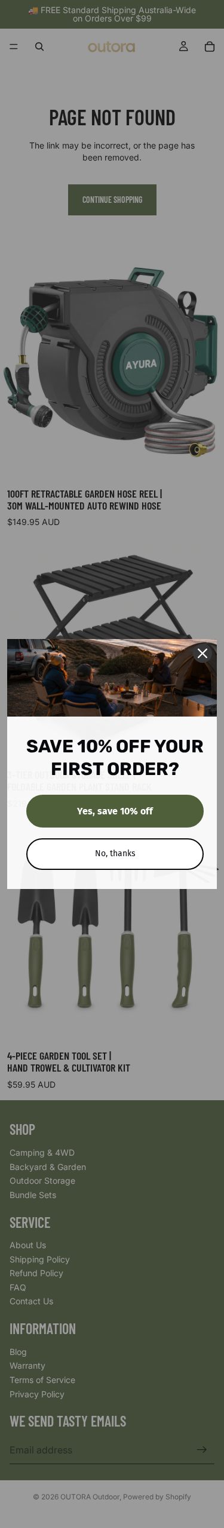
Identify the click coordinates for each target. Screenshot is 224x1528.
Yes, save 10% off (115, 811)
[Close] (202, 653)
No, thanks (115, 853)
